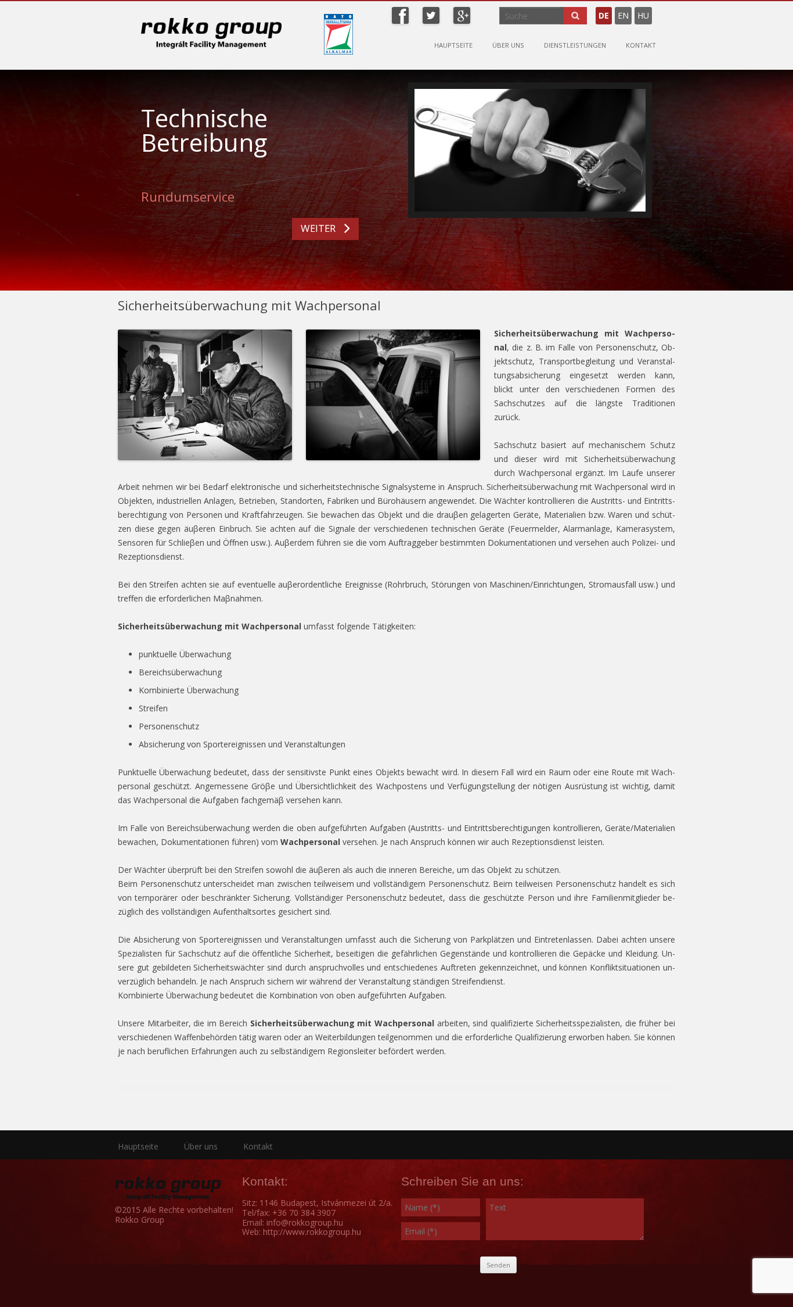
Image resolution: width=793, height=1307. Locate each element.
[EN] (655, 10)
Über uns (508, 45)
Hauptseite (453, 45)
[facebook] (400, 14)
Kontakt (641, 45)
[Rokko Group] (211, 33)
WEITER (318, 228)
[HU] (661, 10)
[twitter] (431, 14)
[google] (462, 14)
